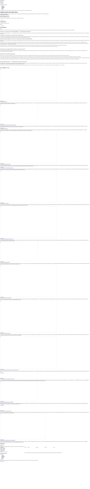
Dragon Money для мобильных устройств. (5, 333)
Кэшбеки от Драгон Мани (3, 101)
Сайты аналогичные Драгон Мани (4, 203)
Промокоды (3, 7)
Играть (1, 24)
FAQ (2, 8)
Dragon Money (5, 453)
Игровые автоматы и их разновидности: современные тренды (7, 440)
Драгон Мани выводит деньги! (4, 128)
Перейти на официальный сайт (4, 14)
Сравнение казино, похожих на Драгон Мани (5, 297)
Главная (3, 455)
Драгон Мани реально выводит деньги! (5, 262)
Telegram (3, 458)
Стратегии (3, 6)
